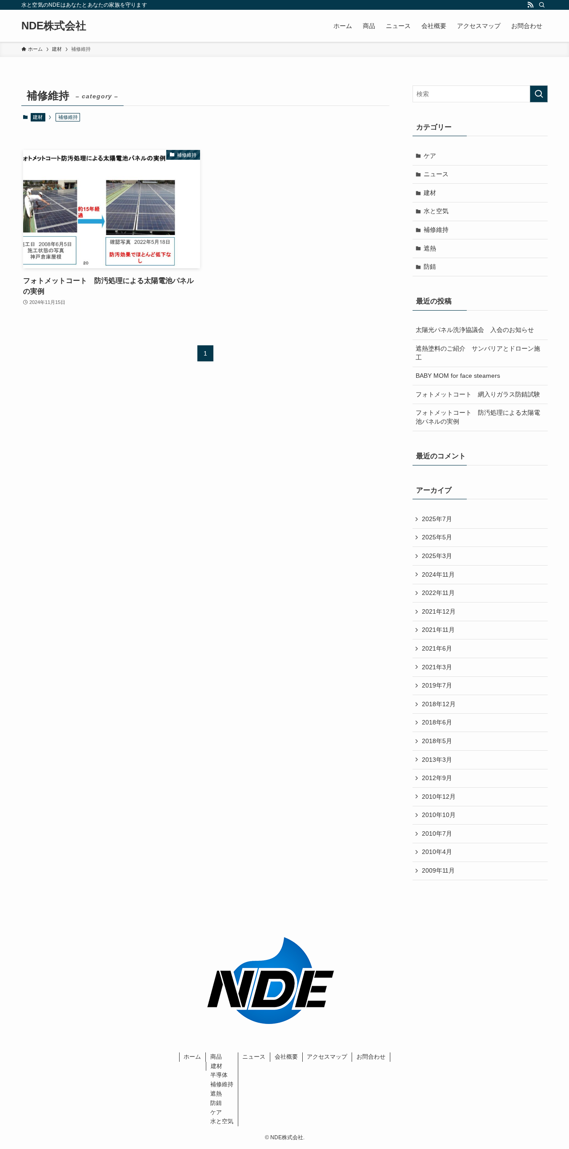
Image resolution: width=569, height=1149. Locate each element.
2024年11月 (438, 574)
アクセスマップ (327, 1056)
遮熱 (430, 248)
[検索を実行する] (539, 93)
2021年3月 (437, 667)
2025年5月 (437, 537)
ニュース (436, 174)
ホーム (192, 1056)
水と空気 (436, 210)
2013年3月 (437, 759)
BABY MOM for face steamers (458, 375)
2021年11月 (438, 629)
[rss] (530, 5)
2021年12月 (439, 611)
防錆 (430, 266)
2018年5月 (437, 740)
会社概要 (286, 1056)
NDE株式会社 (53, 25)
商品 (216, 1056)
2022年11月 (438, 592)
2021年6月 (437, 648)
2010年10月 (439, 814)
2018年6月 (437, 722)
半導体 (219, 1075)
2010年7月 (437, 833)
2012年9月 (437, 777)
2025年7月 (437, 518)
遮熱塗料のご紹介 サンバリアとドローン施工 (478, 353)
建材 (38, 117)
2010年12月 (439, 796)
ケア (430, 155)
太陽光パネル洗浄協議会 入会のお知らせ (475, 329)
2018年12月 (439, 704)
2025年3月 (437, 555)
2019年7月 (437, 685)
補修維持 (436, 229)
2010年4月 (437, 851)
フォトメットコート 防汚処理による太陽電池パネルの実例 (478, 417)
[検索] (542, 5)
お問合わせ (371, 1056)
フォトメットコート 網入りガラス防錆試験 (478, 394)
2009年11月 (438, 870)
